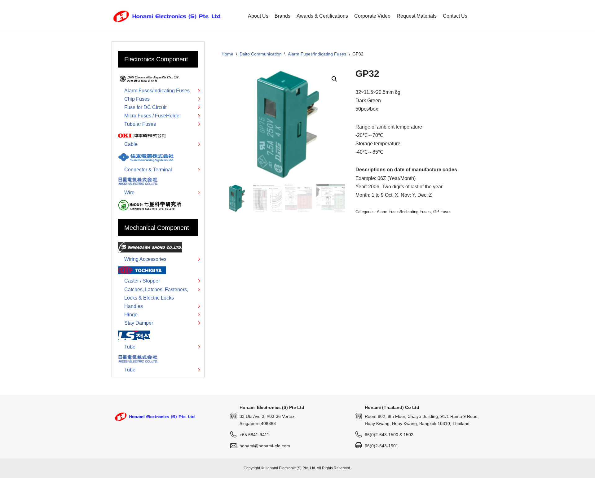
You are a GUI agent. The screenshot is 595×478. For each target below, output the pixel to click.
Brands (282, 16)
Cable (131, 144)
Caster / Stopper (142, 280)
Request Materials (417, 16)
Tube (129, 346)
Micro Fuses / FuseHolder (152, 115)
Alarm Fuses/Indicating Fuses (317, 53)
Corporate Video (372, 16)
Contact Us (455, 16)
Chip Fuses (137, 99)
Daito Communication (261, 53)
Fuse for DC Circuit (145, 107)
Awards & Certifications (322, 16)
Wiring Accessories (145, 259)
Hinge (131, 314)
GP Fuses (442, 211)
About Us (258, 16)
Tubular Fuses (140, 124)
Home (227, 53)
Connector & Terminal (148, 169)
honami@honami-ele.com (265, 445)
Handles (133, 306)
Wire (129, 192)
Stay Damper (138, 323)
